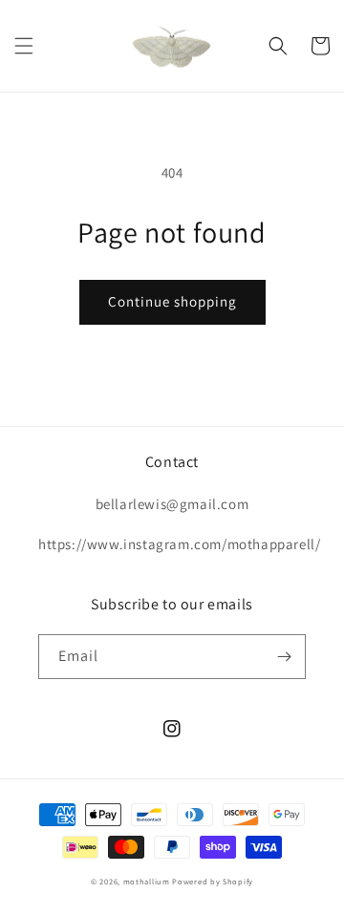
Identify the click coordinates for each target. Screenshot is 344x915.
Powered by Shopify (212, 881)
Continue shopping (172, 301)
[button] (24, 46)
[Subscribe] (284, 656)
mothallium (146, 881)
